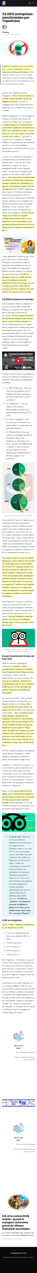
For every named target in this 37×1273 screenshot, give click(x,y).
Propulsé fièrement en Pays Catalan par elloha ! (18, 1257)
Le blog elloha (16, 1253)
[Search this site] (29, 3)
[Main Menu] (33, 3)
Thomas (5, 32)
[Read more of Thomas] (4, 27)
